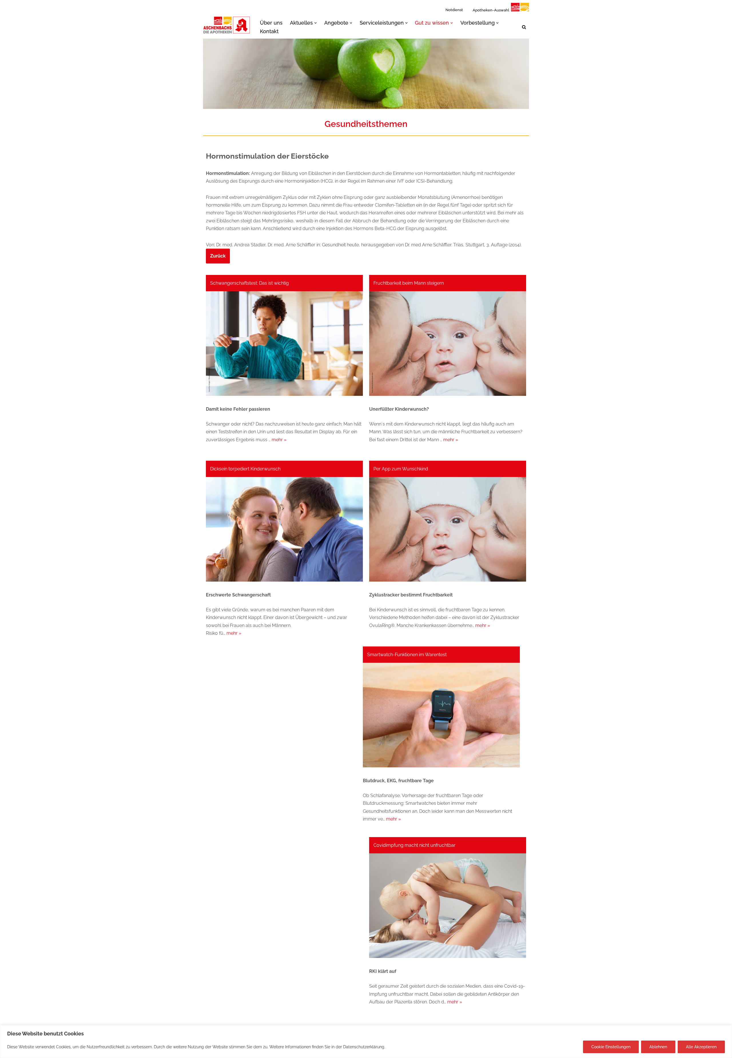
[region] (366, 1041)
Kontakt (269, 31)
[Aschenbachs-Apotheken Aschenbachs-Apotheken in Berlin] (226, 25)
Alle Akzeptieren (701, 1047)
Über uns (271, 23)
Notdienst (454, 10)
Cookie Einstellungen (610, 1047)
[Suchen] (524, 27)
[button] (315, 23)
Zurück (218, 256)
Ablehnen (658, 1047)
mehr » (279, 439)
